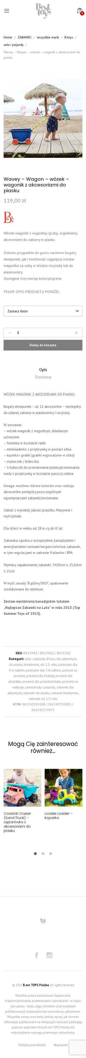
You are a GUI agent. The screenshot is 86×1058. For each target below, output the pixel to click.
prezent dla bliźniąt (40, 676)
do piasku (16, 664)
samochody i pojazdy (40, 687)
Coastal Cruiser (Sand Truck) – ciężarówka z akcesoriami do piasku (17, 822)
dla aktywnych (67, 659)
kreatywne (31, 664)
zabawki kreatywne (64, 693)
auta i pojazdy (35, 659)
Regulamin (61, 1045)
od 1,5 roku (48, 664)
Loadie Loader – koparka (59, 815)
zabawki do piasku (36, 693)
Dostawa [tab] (43, 377)
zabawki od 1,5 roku (43, 698)
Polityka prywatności (32, 1045)
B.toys (51, 659)
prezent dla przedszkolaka (41, 681)
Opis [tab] (43, 369)
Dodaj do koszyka (43, 345)
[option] (43, 118)
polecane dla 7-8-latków (43, 670)
